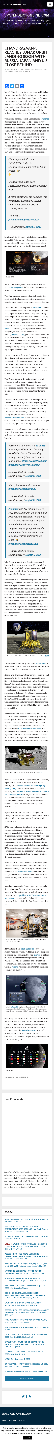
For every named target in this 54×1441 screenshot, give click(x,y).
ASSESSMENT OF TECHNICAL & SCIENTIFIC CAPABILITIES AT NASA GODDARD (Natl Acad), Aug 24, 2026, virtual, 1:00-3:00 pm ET (26, 1256)
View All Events (27, 1378)
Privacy (21, 1421)
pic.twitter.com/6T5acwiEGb (23, 219)
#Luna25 (40, 445)
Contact (12, 1421)
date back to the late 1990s (29, 729)
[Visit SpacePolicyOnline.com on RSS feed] (30, 1397)
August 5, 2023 (33, 227)
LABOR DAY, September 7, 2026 (17, 1359)
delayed (37, 955)
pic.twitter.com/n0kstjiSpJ (22, 488)
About (4, 1421)
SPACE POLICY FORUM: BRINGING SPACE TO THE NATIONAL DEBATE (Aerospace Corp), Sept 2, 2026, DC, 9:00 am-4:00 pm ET (26, 1344)
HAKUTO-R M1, (18, 335)
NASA (47, 656)
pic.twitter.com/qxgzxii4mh (23, 543)
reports (15, 967)
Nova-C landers (27, 949)
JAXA (40, 772)
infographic (14, 1007)
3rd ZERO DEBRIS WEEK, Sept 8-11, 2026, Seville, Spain (26, 1371)
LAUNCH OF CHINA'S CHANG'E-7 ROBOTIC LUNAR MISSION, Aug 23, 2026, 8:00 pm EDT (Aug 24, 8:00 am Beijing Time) (26, 1246)
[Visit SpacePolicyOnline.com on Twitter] (23, 1397)
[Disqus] (27, 1136)
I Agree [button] (27, 1437)
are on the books (25, 872)
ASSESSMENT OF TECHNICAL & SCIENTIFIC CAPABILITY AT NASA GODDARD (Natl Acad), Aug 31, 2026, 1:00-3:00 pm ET (27, 1312)
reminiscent (41, 663)
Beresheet (37, 308)
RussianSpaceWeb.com (14, 418)
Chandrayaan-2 (16, 287)
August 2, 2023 (33, 476)
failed (7, 329)
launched (45, 119)
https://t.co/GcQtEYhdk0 (33, 461)
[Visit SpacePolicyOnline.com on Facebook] (27, 1397)
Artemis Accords (28, 1030)
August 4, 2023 (33, 555)
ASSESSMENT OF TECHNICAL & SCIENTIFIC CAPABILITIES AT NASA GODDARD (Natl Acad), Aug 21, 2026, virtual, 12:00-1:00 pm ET (26, 1229)
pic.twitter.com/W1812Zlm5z (23, 465)
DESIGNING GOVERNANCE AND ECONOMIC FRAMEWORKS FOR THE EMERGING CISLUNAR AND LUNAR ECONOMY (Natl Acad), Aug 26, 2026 (25, 1295)
